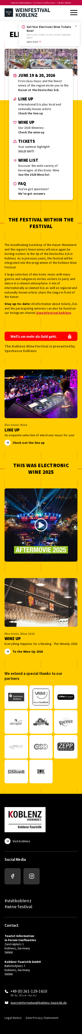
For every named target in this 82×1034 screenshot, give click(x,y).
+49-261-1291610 (64, 3)
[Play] (41, 525)
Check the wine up (31, 132)
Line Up (25, 99)
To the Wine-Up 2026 (28, 651)
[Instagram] (31, 876)
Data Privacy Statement (42, 1018)
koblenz (65, 313)
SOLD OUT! (26, 151)
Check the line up (30, 113)
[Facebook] (13, 876)
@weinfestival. (47, 313)
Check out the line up (29, 443)
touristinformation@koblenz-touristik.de (38, 1003)
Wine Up (26, 122)
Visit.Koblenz (21, 841)
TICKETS (26, 141)
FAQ (22, 183)
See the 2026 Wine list (33, 174)
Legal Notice (13, 1018)
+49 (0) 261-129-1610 (28, 991)
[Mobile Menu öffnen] (73, 12)
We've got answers (31, 193)
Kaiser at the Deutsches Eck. (38, 90)
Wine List (28, 160)
